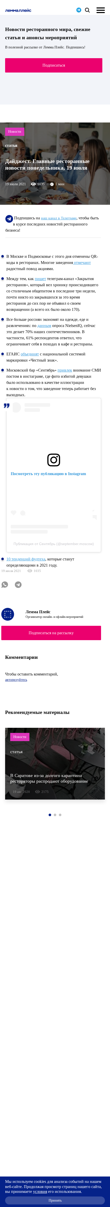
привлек (65, 370)
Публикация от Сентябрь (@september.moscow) (54, 544)
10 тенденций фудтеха (25, 559)
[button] (50, 815)
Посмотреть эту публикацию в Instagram (48, 474)
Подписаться (53, 65)
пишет (40, 279)
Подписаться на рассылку (51, 633)
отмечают (82, 262)
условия (40, 1191)
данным (44, 325)
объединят (30, 354)
